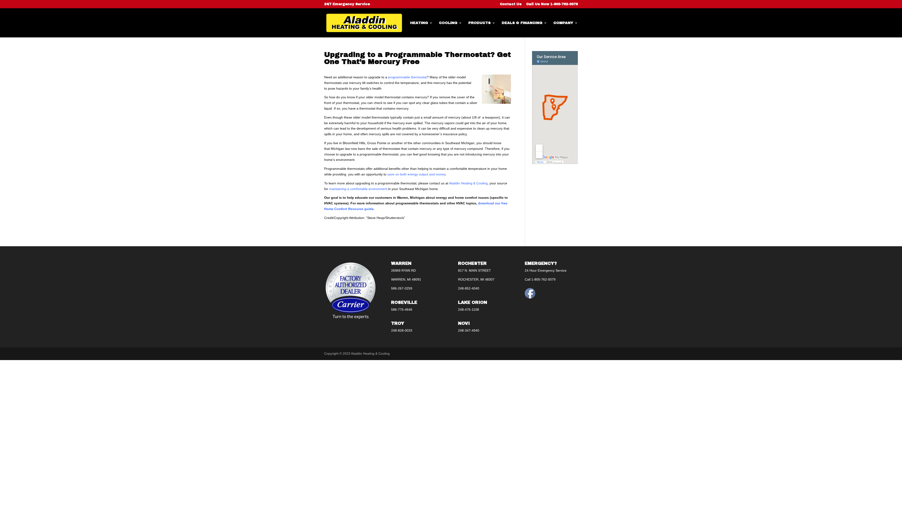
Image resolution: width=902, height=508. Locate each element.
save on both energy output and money (416, 174)
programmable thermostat (407, 77)
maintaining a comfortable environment (358, 189)
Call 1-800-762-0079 (540, 279)
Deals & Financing (522, 23)
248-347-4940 (468, 330)
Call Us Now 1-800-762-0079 (552, 4)
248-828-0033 (401, 330)
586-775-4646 (401, 309)
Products (479, 23)
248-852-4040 (468, 288)
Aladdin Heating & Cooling (468, 183)
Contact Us (510, 4)
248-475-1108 (468, 309)
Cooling (448, 23)
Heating (419, 23)
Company (563, 23)
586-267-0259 (401, 288)
